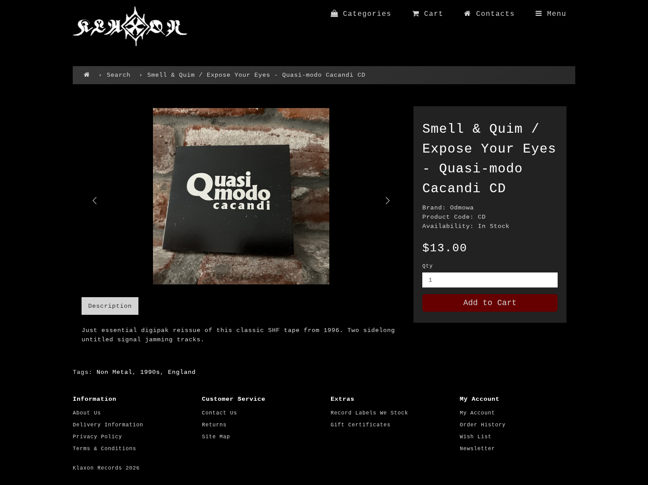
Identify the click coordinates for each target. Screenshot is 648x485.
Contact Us (219, 413)
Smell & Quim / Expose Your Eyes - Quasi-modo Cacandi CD (256, 74)
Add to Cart (490, 302)
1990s (150, 372)
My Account (477, 413)
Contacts (493, 14)
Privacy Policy (97, 437)
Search (118, 74)
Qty (427, 266)
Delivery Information (108, 425)
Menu (554, 14)
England (182, 372)
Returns (214, 425)
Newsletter (477, 449)
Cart (431, 14)
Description (110, 306)
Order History (483, 425)
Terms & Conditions (104, 449)
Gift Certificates (361, 425)
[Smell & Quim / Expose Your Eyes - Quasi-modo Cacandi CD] (241, 196)
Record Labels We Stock (369, 413)
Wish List (476, 437)
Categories (364, 14)
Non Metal (114, 372)
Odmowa (462, 207)
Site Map (216, 437)
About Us (87, 413)
